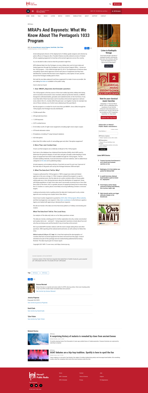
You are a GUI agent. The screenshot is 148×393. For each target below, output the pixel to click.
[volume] (32, 11)
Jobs (101, 373)
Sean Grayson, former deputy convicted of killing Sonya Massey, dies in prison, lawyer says (110, 186)
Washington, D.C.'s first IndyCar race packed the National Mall (110, 170)
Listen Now (108, 66)
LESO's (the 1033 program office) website (73, 198)
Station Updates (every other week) (108, 137)
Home (28, 16)
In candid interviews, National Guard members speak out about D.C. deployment (109, 177)
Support (102, 376)
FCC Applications (104, 380)
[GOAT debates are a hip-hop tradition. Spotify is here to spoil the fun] (38, 355)
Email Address (103, 131)
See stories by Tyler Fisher (36, 319)
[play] (28, 11)
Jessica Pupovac (45, 47)
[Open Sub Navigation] (35, 16)
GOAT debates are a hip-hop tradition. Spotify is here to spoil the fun (82, 352)
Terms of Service (83, 376)
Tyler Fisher (60, 47)
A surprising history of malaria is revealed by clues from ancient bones (83, 336)
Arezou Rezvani (37, 47)
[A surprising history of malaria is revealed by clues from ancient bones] (38, 339)
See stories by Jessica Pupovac (38, 303)
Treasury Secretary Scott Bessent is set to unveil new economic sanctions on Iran (110, 162)
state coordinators (65, 200)
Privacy (81, 380)
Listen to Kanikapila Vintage (108, 51)
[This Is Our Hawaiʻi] (108, 213)
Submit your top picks (108, 117)
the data (44, 161)
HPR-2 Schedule (63, 380)
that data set (44, 81)
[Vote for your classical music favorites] (108, 83)
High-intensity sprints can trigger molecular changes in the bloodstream (109, 195)
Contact (81, 373)
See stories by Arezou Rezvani (46, 291)
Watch (60, 16)
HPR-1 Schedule (63, 376)
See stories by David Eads (36, 311)
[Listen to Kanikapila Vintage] (108, 35)
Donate (117, 4)
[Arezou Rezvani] (31, 288)
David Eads (53, 47)
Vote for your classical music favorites (109, 99)
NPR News (30, 24)
